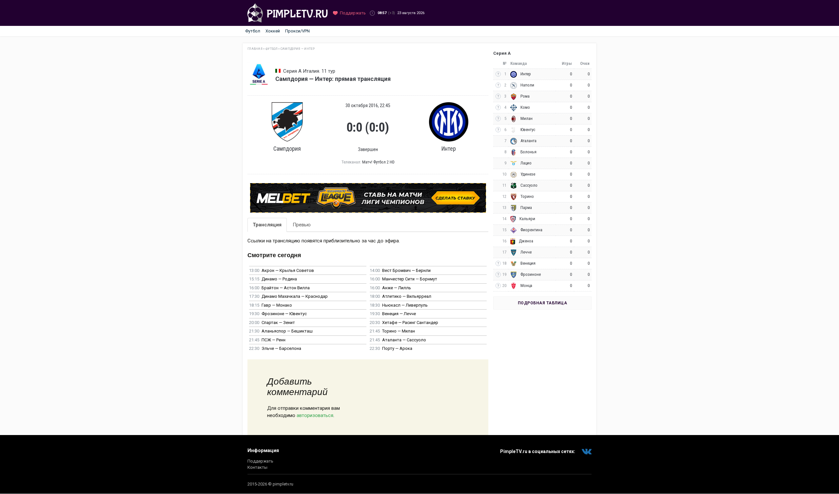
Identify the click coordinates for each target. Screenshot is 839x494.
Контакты (257, 467)
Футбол (252, 30)
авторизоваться (315, 415)
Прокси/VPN (297, 30)
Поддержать (260, 461)
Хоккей (272, 30)
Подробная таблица (542, 303)
